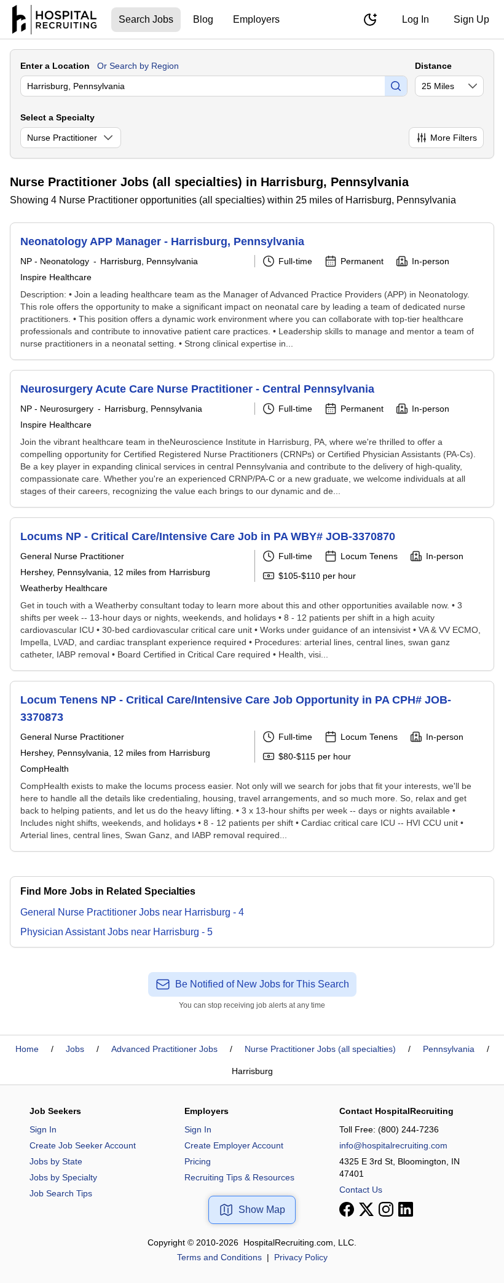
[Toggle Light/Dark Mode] (370, 19)
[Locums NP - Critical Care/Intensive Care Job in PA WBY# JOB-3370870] (252, 594)
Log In (415, 19)
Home (27, 1049)
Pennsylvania (448, 1049)
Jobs (75, 1049)
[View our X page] (366, 1209)
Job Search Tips (61, 1193)
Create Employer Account (233, 1145)
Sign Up (471, 19)
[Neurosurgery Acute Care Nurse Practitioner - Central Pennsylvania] (252, 439)
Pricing (197, 1161)
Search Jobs (146, 19)
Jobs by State (56, 1161)
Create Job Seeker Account (83, 1145)
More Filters (453, 138)
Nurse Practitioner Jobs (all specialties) (320, 1049)
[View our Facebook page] (346, 1209)
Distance (433, 66)
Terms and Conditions (219, 1257)
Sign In (43, 1129)
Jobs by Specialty (63, 1177)
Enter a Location (55, 66)
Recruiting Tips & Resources (239, 1177)
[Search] (396, 86)
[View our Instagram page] (386, 1209)
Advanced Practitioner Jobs (164, 1049)
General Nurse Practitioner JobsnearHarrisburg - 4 (132, 912)
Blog (203, 19)
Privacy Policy (301, 1257)
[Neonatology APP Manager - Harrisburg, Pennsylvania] (252, 291)
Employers (256, 19)
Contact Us (360, 1190)
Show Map (261, 1209)
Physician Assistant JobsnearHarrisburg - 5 (116, 932)
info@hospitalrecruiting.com (393, 1145)
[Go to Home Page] (54, 19)
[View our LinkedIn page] (405, 1209)
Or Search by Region (138, 66)
